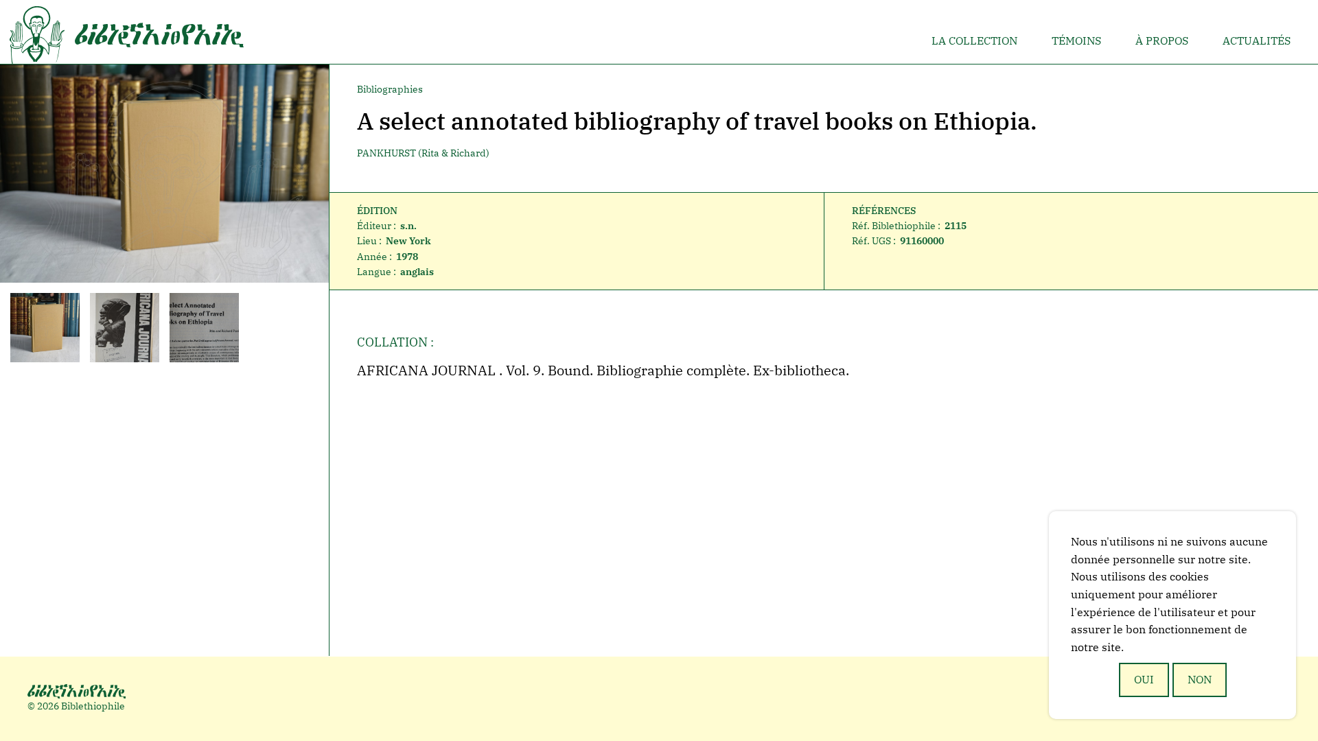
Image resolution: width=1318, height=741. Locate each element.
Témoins (1076, 40)
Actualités (1257, 40)
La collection (974, 40)
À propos (1161, 40)
